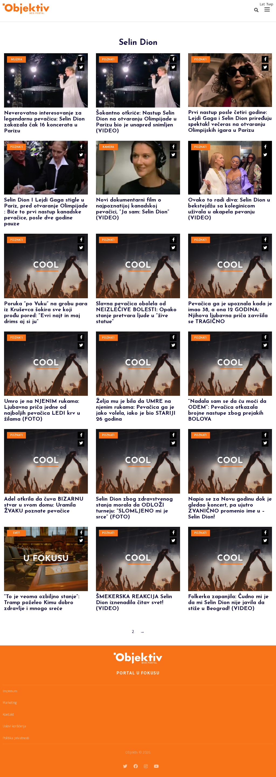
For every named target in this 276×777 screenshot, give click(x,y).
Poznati (108, 59)
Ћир (269, 4)
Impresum (10, 691)
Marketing (10, 702)
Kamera (108, 147)
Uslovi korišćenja (14, 726)
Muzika (16, 59)
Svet (16, 533)
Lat (262, 4)
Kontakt (8, 714)
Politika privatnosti (16, 738)
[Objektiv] (26, 9)
